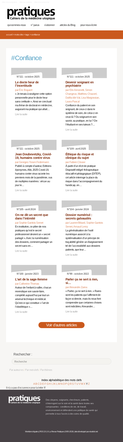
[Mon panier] (103, 14)
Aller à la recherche (41, 2)
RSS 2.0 (43, 431)
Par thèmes (46, 370)
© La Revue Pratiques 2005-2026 (60, 431)
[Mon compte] (108, 14)
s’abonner (49, 25)
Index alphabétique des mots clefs (61, 380)
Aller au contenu (25, 2)
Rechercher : (22, 354)
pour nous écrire (88, 25)
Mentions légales (31, 431)
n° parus (35, 25)
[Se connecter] (113, 14)
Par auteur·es (16, 370)
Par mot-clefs (32, 370)
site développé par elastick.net (86, 431)
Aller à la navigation (9, 2)
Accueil (9, 34)
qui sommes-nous (16, 25)
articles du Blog (67, 25)
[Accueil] (31, 13)
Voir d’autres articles (61, 325)
